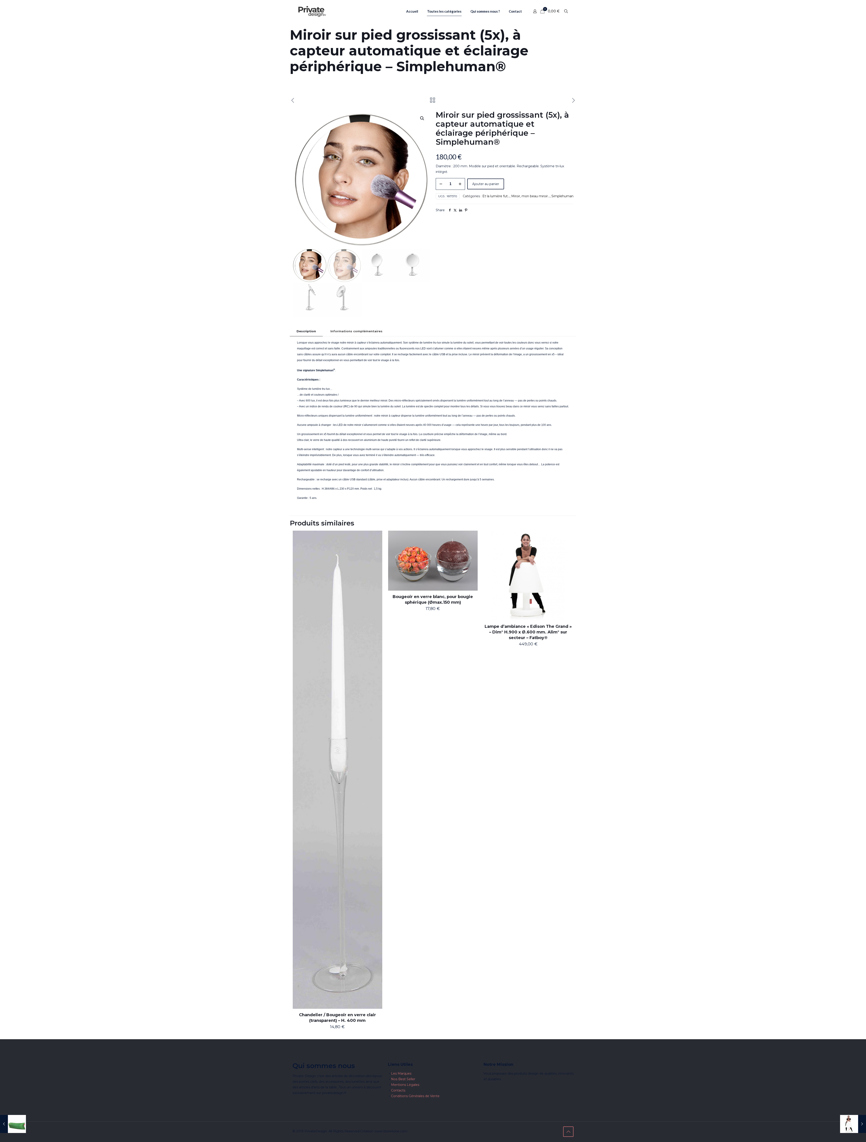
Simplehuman (562, 196)
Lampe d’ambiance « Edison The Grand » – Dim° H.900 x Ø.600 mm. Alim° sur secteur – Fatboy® (528, 632)
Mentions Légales (405, 1085)
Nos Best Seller (403, 1079)
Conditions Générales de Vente (415, 1096)
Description (306, 331)
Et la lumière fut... (496, 196)
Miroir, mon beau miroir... (530, 196)
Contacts (398, 1090)
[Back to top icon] (568, 1131)
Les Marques (401, 1073)
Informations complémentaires (356, 331)
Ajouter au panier (485, 184)
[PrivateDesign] (312, 11)
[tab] (306, 331)
